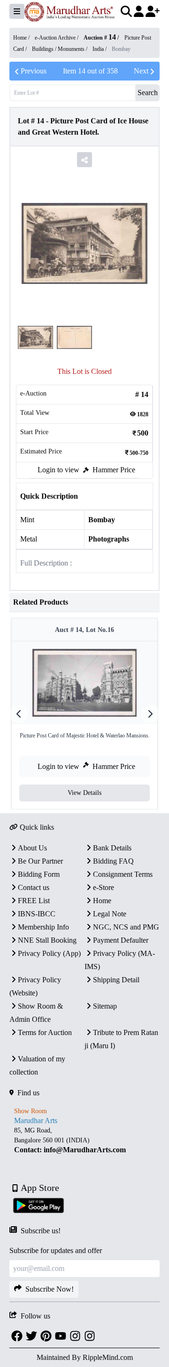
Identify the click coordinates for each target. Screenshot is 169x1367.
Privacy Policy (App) (49, 953)
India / (100, 49)
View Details (84, 792)
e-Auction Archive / (57, 37)
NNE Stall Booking (47, 940)
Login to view (58, 470)
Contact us (33, 887)
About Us (32, 848)
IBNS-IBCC (36, 914)
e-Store (103, 887)
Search (148, 93)
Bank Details (112, 848)
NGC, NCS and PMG (126, 927)
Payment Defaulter (120, 940)
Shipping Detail (116, 980)
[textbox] (84, 1140)
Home (102, 901)
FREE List (34, 901)
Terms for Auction (45, 1032)
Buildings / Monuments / (60, 49)
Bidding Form (39, 874)
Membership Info (43, 927)
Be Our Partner (40, 861)
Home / (22, 37)
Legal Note (109, 914)
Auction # (100, 37)
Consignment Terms (123, 874)
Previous (33, 71)
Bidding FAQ (113, 861)
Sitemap (105, 1006)
